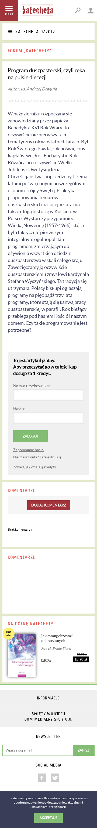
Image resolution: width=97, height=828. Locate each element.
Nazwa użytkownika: (31, 386)
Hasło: (19, 408)
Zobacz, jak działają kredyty (34, 467)
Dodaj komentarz (48, 505)
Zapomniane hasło (28, 450)
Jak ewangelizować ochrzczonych (56, 638)
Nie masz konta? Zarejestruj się (37, 457)
